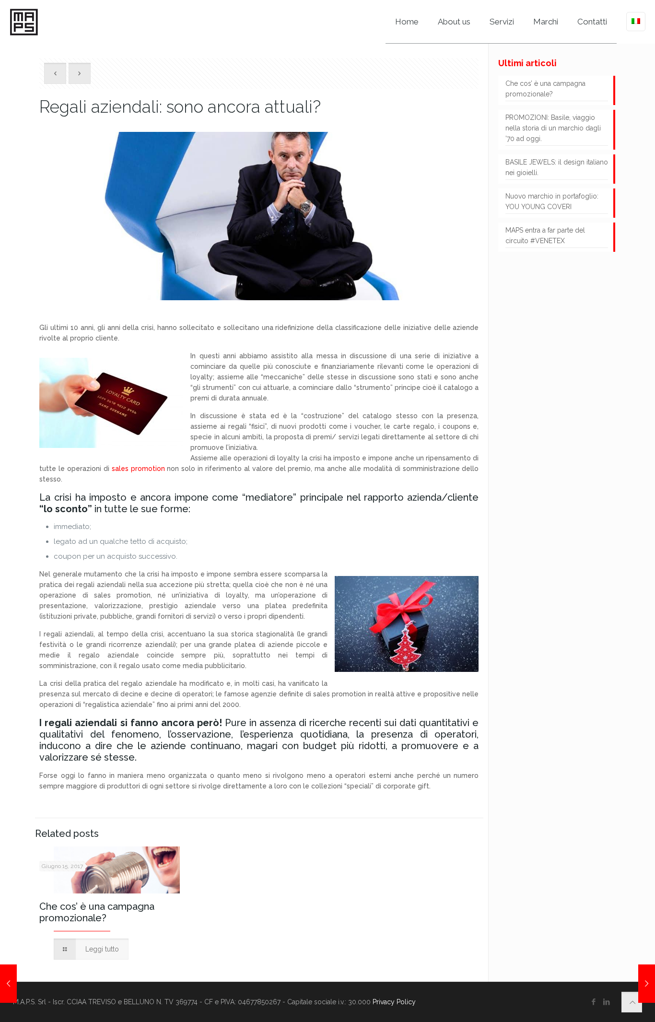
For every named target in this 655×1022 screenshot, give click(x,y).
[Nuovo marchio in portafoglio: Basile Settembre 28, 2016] (646, 983)
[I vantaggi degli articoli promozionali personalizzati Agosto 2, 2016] (8, 983)
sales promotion (138, 468)
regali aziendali (81, 722)
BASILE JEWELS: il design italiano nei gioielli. (556, 167)
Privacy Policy (394, 1002)
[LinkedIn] (607, 1002)
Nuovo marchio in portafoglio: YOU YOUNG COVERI (551, 201)
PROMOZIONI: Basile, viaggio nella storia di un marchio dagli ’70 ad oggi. (553, 128)
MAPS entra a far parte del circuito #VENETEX (545, 235)
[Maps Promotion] (24, 21)
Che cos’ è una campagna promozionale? (96, 912)
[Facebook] (594, 1002)
